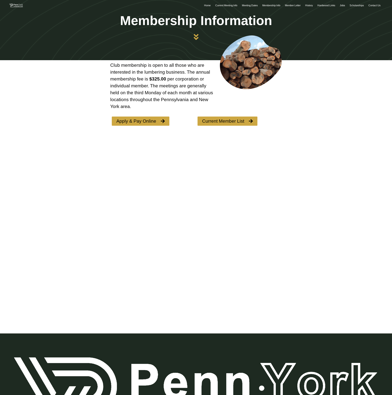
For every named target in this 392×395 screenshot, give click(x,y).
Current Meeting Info (226, 5)
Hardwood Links (326, 5)
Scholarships (357, 5)
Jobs (342, 5)
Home (207, 5)
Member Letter (293, 5)
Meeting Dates (250, 5)
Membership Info (271, 5)
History (309, 5)
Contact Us (374, 5)
